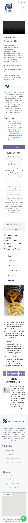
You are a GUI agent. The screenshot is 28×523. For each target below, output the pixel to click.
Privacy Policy (10, 480)
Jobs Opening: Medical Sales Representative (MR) (15, 137)
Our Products (9, 454)
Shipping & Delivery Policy (13, 484)
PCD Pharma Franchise (12, 458)
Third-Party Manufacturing (13, 462)
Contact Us (9, 466)
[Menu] (23, 7)
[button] (5, 397)
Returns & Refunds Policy (13, 488)
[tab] (14, 147)
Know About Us (10, 450)
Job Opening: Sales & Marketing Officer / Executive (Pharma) (14, 132)
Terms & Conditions (11, 476)
